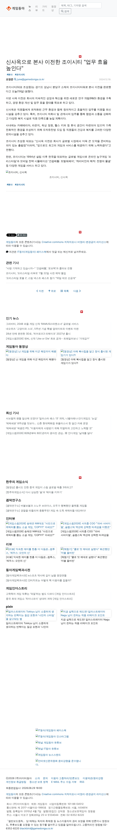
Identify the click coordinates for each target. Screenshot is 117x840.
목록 (66, 290)
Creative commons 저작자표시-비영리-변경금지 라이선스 (74, 241)
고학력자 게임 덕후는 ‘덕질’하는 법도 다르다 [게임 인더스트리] (40, 593)
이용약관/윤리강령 (93, 778)
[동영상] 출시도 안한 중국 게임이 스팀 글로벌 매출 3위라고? (39, 487)
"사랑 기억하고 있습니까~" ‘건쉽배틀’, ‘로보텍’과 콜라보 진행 (39, 268)
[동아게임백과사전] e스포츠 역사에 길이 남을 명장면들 (36, 575)
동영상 (53, 8)
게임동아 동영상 (17, 346)
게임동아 (11, 241)
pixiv (9, 606)
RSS (82, 781)
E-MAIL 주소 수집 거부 (63, 781)
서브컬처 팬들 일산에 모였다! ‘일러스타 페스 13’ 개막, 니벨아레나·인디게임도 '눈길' (51, 418)
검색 (66, 11)
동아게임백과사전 (18, 570)
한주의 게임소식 (17, 482)
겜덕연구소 (13, 500)
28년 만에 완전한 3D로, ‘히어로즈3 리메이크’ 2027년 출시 (38, 333)
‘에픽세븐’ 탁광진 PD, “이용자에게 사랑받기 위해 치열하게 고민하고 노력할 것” (49, 428)
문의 (45, 778)
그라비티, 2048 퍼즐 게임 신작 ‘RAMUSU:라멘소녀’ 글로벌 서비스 (42, 323)
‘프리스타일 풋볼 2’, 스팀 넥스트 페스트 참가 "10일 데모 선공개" (41, 278)
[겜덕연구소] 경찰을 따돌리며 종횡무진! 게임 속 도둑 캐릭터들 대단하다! (46, 510)
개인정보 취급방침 (16, 781)
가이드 (44, 8)
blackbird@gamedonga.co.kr (36, 828)
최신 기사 (12, 413)
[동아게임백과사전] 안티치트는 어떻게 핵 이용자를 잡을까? (38, 580)
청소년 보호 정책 (38, 781)
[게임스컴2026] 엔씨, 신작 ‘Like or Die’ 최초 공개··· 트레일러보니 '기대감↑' (48, 338)
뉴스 (29, 8)
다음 (76, 290)
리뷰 (36, 8)
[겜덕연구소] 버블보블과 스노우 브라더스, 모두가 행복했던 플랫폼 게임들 (46, 505)
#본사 (9, 74)
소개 (37, 778)
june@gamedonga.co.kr (30, 79)
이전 (41, 290)
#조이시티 (20, 74)
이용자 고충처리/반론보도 (65, 778)
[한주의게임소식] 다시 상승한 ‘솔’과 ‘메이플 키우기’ (34, 492)
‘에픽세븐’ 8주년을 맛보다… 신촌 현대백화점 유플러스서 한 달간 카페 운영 (47, 423)
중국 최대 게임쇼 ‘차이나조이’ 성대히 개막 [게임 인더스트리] (39, 598)
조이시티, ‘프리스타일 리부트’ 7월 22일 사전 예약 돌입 (36, 273)
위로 (53, 290)
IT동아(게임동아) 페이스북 (31, 251)
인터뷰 (10, 518)
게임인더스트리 (16, 588)
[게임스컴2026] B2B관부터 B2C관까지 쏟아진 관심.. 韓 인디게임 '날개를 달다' (49, 433)
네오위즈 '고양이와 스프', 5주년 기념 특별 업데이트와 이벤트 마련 (42, 328)
